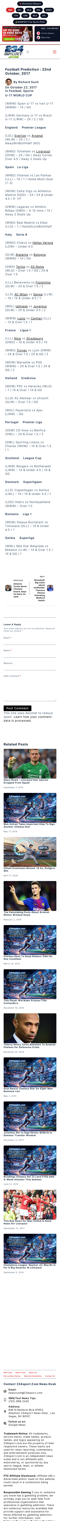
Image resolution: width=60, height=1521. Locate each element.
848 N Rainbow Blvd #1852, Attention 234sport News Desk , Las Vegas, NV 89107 (32, 1413)
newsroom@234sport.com (25, 1392)
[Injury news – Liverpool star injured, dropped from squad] (30, 764)
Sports (28, 91)
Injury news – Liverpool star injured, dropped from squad (26, 781)
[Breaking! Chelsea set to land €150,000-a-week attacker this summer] (30, 1160)
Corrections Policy (12, 1376)
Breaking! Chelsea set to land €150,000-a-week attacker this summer (30, 1178)
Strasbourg (34, 338)
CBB (25, 15)
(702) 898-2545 (19, 1401)
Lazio (21, 318)
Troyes (22, 350)
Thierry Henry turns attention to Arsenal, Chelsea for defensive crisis (30, 1046)
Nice (17, 338)
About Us (33, 1372)
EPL (44, 15)
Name (8, 650)
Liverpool (43, 151)
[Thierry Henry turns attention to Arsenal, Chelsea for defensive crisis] (30, 1028)
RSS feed (8, 1372)
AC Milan (21, 294)
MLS (35, 15)
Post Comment (17, 708)
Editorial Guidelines (33, 1376)
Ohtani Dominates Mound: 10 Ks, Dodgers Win (29, 869)
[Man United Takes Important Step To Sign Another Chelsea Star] (30, 808)
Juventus (40, 306)
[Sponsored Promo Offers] (17, 34)
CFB (16, 15)
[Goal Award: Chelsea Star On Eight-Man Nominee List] (30, 1072)
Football (15, 91)
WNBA (49, 10)
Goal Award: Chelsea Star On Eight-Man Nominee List (28, 1090)
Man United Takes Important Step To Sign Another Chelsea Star (29, 825)
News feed (20, 1372)
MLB (29, 10)
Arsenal (37, 135)
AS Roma (37, 266)
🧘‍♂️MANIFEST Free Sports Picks (30, 22)
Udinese (22, 306)
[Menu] (54, 52)
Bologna (40, 254)
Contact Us (50, 1376)
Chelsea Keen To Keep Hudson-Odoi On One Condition (28, 957)
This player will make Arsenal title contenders (25, 1002)
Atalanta (22, 254)
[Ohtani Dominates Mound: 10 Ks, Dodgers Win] (30, 852)
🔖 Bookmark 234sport (30, 4)
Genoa (38, 294)
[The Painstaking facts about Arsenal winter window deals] (30, 896)
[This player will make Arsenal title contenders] (30, 984)
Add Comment (12, 676)
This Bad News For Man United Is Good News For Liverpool (27, 1222)
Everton (20, 135)
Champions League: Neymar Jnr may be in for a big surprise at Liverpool (30, 1266)
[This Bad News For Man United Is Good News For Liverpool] (30, 1205)
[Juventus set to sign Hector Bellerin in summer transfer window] (30, 1116)
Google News (17, 1424)
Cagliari (36, 318)
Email (7, 637)
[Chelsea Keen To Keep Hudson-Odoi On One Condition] (30, 940)
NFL (20, 10)
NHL (39, 10)
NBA (10, 10)
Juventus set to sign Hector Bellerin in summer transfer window (28, 1134)
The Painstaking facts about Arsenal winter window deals (26, 913)
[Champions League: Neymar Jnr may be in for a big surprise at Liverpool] (30, 1249)
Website (8, 663)
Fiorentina (43, 282)
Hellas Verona (43, 242)
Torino (20, 266)
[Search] (28, 52)
